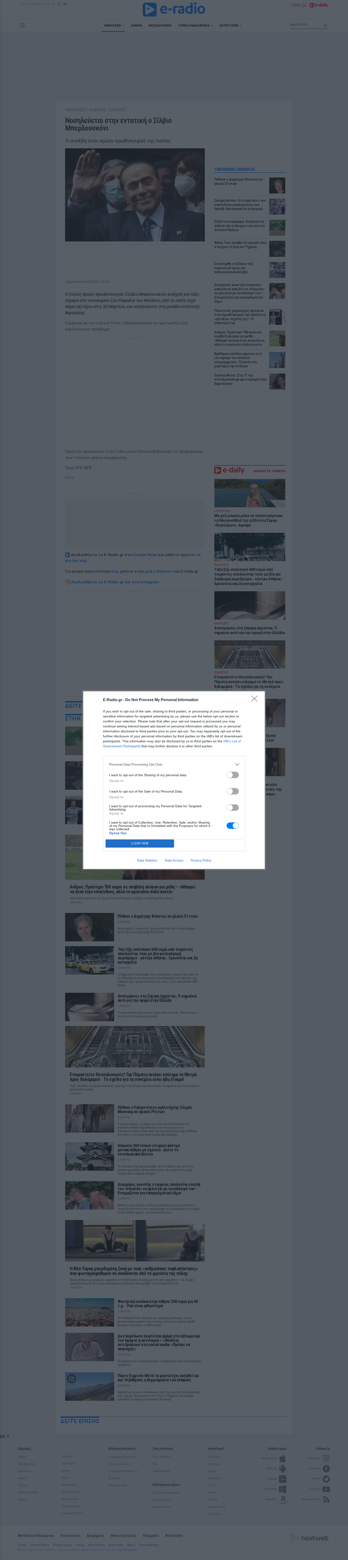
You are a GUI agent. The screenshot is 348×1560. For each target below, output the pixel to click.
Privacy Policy (201, 860)
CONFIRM (140, 843)
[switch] (233, 775)
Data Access (174, 860)
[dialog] (174, 780)
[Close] (255, 700)
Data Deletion (147, 860)
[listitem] (174, 764)
